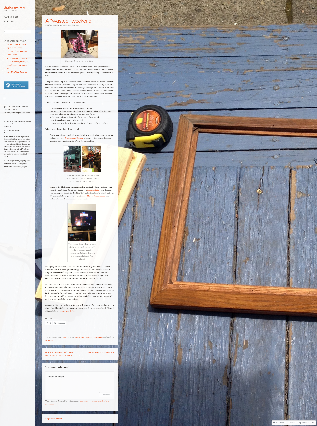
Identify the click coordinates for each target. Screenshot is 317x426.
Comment (106, 395)
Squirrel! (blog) (9, 21)
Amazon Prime (93, 190)
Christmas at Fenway (74, 138)
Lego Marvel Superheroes (93, 195)
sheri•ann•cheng (14, 7)
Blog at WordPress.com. (54, 418)
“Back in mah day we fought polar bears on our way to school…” (17, 65)
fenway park (79, 337)
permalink (49, 340)
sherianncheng (73, 25)
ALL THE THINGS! (11, 17)
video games (98, 337)
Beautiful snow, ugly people (101, 352)
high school (89, 337)
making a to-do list (67, 311)
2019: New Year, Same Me (17, 72)
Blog (64, 337)
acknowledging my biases (17, 58)
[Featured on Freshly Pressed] (16, 88)
